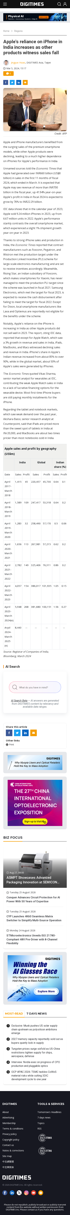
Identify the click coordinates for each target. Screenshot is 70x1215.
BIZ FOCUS (12, 838)
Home (6, 31)
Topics (40, 1123)
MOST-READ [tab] (14, 1013)
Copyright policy (10, 1139)
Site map (7, 1156)
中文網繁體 (8, 1161)
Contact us (8, 1145)
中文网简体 (8, 1167)
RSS (39, 1128)
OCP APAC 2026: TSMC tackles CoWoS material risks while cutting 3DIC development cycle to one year (33, 1075)
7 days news (43, 1117)
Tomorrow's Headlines (49, 1112)
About (5, 1112)
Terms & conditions (12, 1128)
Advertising (8, 1117)
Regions (18, 31)
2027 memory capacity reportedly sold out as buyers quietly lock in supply (37, 1040)
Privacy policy (9, 1134)
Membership (9, 1123)
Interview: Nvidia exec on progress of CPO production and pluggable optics (35, 1064)
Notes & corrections (13, 1150)
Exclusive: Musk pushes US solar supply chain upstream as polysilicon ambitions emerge (34, 1029)
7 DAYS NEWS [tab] (37, 1013)
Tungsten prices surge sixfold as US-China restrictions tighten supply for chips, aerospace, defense (35, 1052)
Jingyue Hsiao (18, 62)
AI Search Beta (19, 700)
